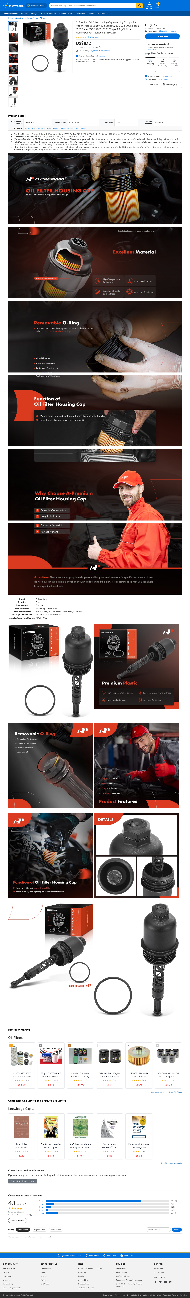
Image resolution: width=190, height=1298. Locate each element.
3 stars (41, 1207)
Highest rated (39, 1229)
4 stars (41, 1204)
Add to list (154, 84)
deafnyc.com (99, 56)
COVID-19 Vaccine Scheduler (90, 1268)
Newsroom (7, 1276)
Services (24, 13)
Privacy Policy (121, 1272)
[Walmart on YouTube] (165, 1282)
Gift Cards (45, 1284)
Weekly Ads (128, 1255)
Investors (6, 1280)
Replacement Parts (31, 18)
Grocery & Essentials (48, 13)
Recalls (81, 1276)
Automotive (18, 18)
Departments (12, 13)
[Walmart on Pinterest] (170, 1282)
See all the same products (171, 1163)
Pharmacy (81, 13)
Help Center (94, 1255)
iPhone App (158, 1268)
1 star (42, 1213)
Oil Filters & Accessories (68, 128)
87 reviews (94, 37)
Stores (43, 1272)
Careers (91, 13)
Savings (34, 13)
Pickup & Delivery (66, 13)
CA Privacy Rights (123, 1276)
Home (10, 18)
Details (165, 79)
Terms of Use (121, 1268)
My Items (101, 13)
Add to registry (171, 84)
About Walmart (9, 1268)
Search (177, 1229)
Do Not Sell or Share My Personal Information (144, 1295)
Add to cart (162, 36)
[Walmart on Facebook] (155, 1282)
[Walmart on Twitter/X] (160, 1282)
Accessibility (83, 1280)
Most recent (23, 1229)
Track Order (111, 1255)
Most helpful (56, 1229)
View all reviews (17, 1220)
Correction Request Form (22, 1180)
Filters (42, 18)
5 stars (41, 1201)
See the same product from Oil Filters (166, 1092)
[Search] (139, 5)
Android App (159, 1272)
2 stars (41, 1210)
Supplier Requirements (12, 1287)
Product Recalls (84, 1284)
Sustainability (8, 1284)
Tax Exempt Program (86, 1287)
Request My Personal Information (129, 1280)
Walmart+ (44, 1280)
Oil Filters (82, 128)
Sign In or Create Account (71, 1255)
